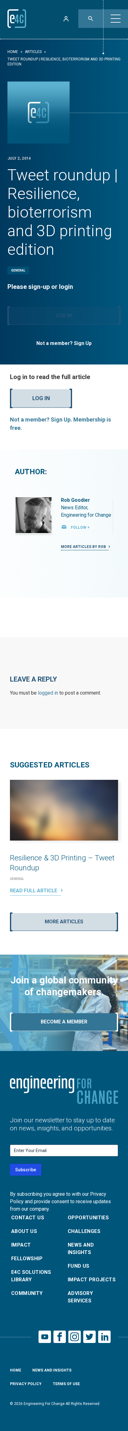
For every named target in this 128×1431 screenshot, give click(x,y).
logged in (48, 693)
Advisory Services (80, 1297)
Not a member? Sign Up (64, 343)
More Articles (64, 922)
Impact (21, 1245)
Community (27, 1293)
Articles (33, 52)
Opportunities (88, 1218)
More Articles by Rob (84, 547)
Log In (64, 315)
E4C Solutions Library (31, 1276)
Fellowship (27, 1258)
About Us (24, 1231)
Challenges (84, 1231)
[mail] (64, 526)
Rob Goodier (75, 500)
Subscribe (25, 1169)
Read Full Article (34, 891)
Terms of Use (66, 1384)
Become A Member (64, 1022)
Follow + (80, 527)
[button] (115, 18)
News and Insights (81, 1248)
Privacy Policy (26, 1384)
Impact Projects (92, 1280)
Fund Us (78, 1266)
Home (12, 52)
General (18, 270)
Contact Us (27, 1218)
